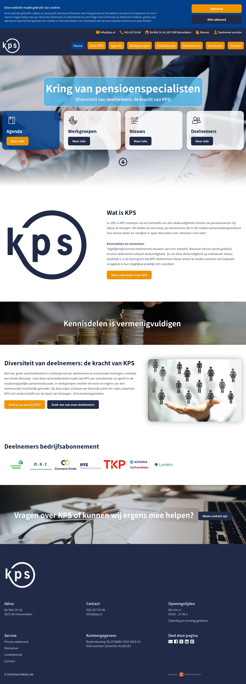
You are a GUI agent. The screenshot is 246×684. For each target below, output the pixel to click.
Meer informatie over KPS (129, 275)
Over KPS (97, 45)
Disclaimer (11, 648)
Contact (236, 45)
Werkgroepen (139, 45)
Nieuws (204, 32)
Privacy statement (16, 641)
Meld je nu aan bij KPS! (25, 404)
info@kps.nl (107, 32)
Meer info (17, 141)
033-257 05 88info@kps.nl (95, 612)
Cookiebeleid (13, 654)
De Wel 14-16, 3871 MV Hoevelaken (170, 32)
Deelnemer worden (230, 32)
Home (77, 45)
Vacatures (215, 45)
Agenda (116, 45)
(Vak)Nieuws (166, 45)
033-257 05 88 (132, 32)
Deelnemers (192, 45)
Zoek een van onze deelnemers (73, 404)
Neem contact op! (215, 516)
